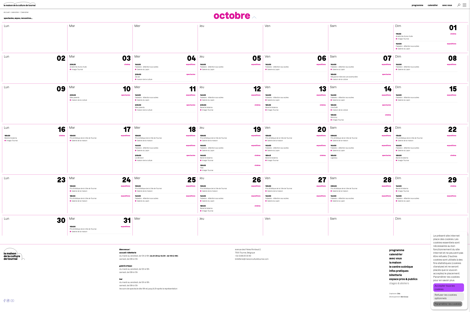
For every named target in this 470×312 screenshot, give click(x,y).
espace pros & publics (403, 279)
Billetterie (395, 275)
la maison (395, 262)
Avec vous (395, 258)
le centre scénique (401, 266)
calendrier (433, 5)
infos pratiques (399, 271)
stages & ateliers (399, 283)
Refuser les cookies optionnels (446, 297)
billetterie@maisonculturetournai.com (252, 259)
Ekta (398, 293)
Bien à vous (404, 297)
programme (417, 5)
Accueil (7, 12)
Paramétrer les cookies (448, 304)
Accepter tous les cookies (445, 288)
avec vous (447, 5)
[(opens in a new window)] (4, 300)
